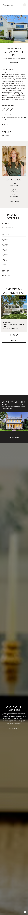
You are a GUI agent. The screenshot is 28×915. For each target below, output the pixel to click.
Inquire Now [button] (14, 63)
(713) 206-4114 (14, 191)
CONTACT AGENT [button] (14, 201)
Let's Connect (14, 729)
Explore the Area (14, 437)
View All (14, 340)
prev (12, 335)
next (16, 335)
